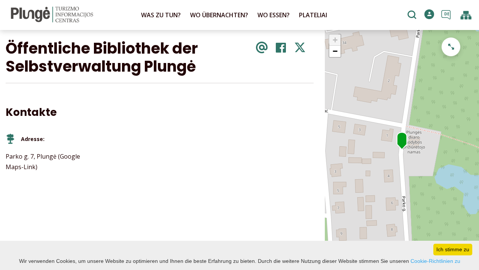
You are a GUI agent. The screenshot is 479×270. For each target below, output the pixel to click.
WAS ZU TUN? (161, 15)
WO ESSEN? (273, 15)
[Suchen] (412, 15)
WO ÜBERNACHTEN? (219, 15)
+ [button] (335, 40)
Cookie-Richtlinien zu (435, 261)
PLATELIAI (313, 15)
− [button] (335, 51)
